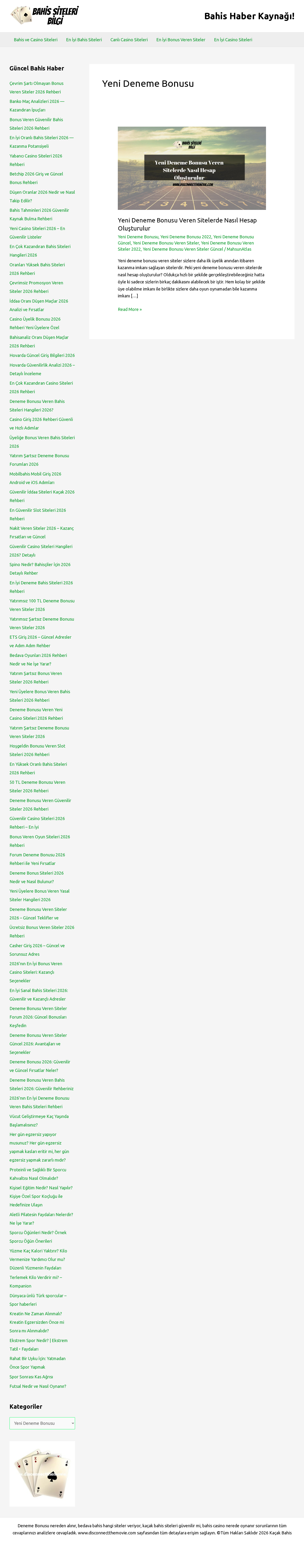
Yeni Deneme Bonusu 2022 (185, 236)
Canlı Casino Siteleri (129, 39)
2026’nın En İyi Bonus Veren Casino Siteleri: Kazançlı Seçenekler (36, 972)
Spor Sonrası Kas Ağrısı (31, 1376)
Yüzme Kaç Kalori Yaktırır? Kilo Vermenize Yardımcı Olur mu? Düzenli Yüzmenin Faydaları (38, 1259)
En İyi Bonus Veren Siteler (180, 39)
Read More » (130, 310)
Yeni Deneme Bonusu (138, 236)
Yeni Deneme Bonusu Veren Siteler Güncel (183, 249)
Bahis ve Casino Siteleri (35, 39)
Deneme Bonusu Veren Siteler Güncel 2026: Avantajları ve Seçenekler (38, 1044)
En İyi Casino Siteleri (233, 39)
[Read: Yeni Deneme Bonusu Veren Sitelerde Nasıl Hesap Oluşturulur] (192, 167)
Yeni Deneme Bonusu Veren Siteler (166, 242)
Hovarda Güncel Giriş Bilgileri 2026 (42, 355)
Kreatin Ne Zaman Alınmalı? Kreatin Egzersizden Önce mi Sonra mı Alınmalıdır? (37, 1322)
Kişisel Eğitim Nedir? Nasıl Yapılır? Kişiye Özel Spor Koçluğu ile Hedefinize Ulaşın (41, 1196)
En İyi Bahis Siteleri (84, 39)
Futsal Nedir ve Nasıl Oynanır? (38, 1386)
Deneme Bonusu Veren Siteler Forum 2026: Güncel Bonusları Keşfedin (38, 1017)
